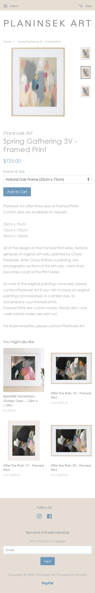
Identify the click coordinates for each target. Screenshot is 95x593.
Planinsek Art (45, 575)
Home (7, 41)
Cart (88, 6)
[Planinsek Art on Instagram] (39, 517)
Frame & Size (14, 171)
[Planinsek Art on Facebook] (49, 517)
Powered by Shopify (72, 575)
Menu (13, 6)
